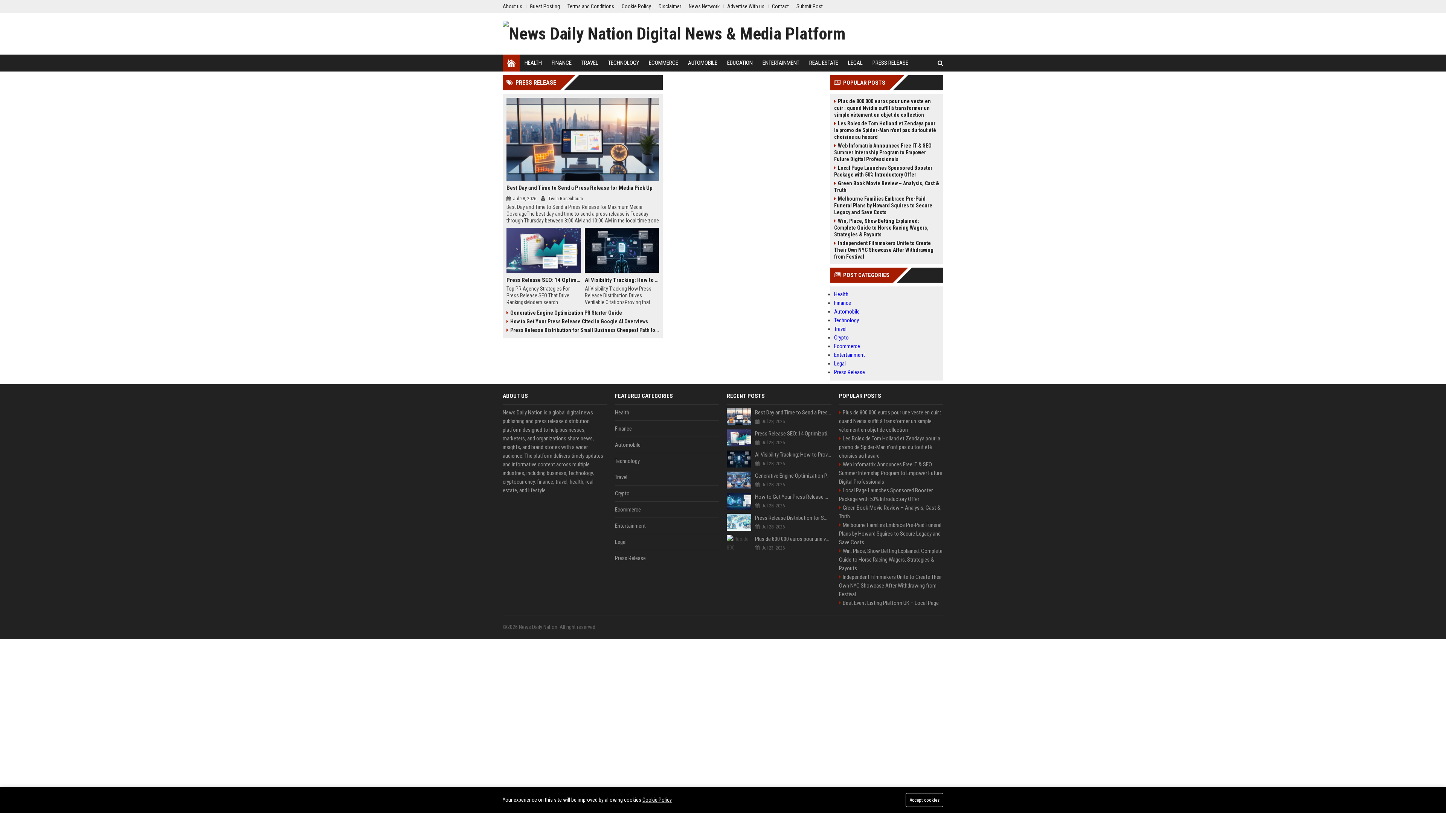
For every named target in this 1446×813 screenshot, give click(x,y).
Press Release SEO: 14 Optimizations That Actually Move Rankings (543, 280)
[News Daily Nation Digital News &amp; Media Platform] (674, 34)
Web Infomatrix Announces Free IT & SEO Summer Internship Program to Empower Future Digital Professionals (883, 152)
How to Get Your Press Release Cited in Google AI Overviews (579, 321)
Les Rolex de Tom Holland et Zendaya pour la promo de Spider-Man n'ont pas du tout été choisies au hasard (885, 130)
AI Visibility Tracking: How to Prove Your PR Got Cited (622, 280)
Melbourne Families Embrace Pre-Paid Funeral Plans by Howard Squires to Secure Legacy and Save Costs (883, 205)
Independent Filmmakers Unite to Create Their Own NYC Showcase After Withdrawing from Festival (883, 250)
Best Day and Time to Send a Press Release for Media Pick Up (579, 187)
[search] (940, 63)
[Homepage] (511, 63)
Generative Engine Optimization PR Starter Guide (566, 313)
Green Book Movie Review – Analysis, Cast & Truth (886, 186)
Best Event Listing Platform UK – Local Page (891, 603)
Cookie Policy (657, 800)
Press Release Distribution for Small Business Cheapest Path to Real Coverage (584, 330)
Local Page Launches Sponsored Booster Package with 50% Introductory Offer (883, 171)
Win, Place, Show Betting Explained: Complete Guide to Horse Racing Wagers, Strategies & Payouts (881, 228)
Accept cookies (924, 800)
